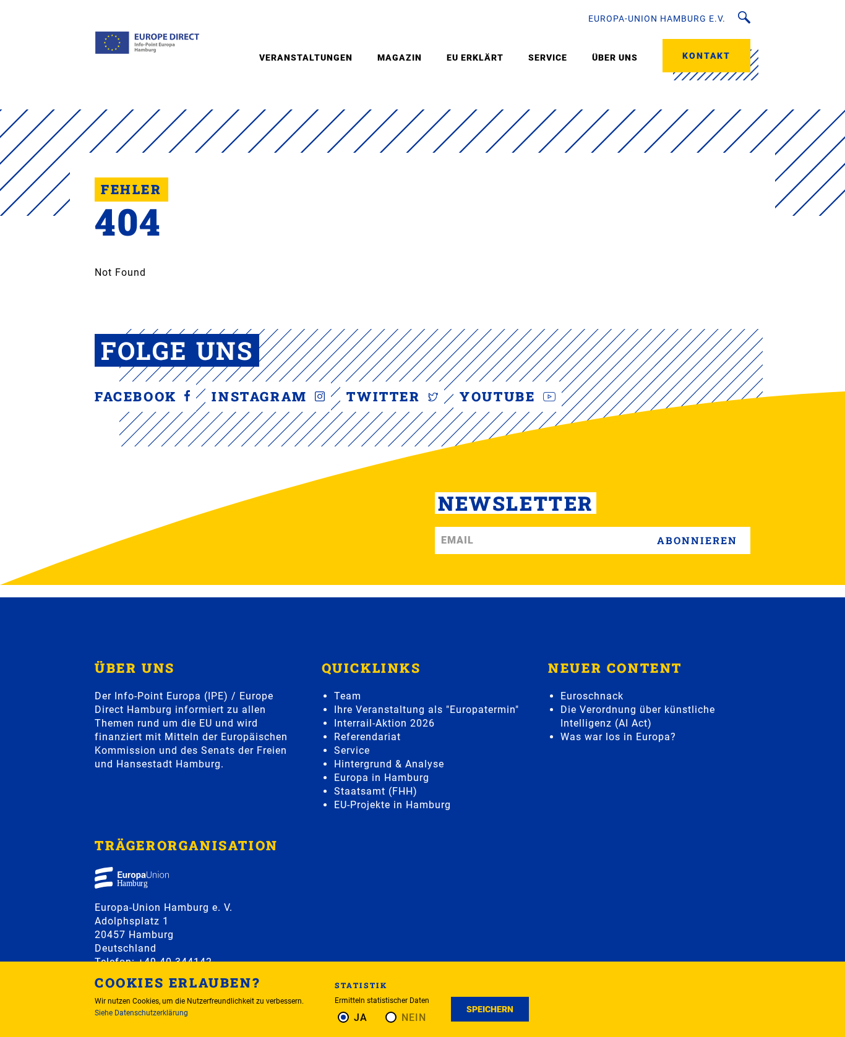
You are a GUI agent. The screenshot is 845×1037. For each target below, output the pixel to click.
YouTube (500, 396)
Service (547, 57)
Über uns (615, 57)
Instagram (262, 396)
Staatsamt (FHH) (376, 791)
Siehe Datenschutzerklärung (141, 1013)
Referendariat (367, 737)
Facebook (138, 396)
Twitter (385, 396)
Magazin (399, 57)
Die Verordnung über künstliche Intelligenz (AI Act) (637, 716)
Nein (413, 1017)
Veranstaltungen (306, 57)
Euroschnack (592, 696)
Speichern (489, 1009)
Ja (360, 1017)
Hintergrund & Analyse (389, 764)
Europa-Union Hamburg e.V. (657, 18)
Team (347, 696)
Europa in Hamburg (381, 777)
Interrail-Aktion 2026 (384, 723)
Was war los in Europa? (618, 737)
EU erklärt (475, 57)
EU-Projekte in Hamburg (392, 805)
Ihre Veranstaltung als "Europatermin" (426, 709)
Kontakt (706, 56)
